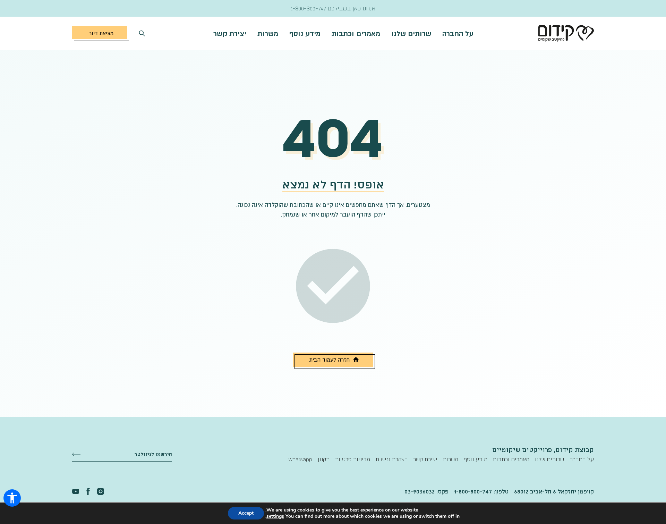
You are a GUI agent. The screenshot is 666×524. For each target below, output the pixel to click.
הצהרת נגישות (392, 459)
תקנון (324, 459)
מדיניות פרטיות (352, 459)
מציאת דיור (101, 33)
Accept (246, 513)
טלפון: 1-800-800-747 (481, 491)
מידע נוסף (305, 33)
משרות (267, 33)
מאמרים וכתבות (356, 33)
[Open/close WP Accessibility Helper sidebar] (12, 498)
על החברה (457, 33)
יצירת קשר (229, 33)
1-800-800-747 (308, 8)
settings (275, 516)
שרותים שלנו (411, 33)
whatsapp (300, 459)
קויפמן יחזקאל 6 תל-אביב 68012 (554, 491)
